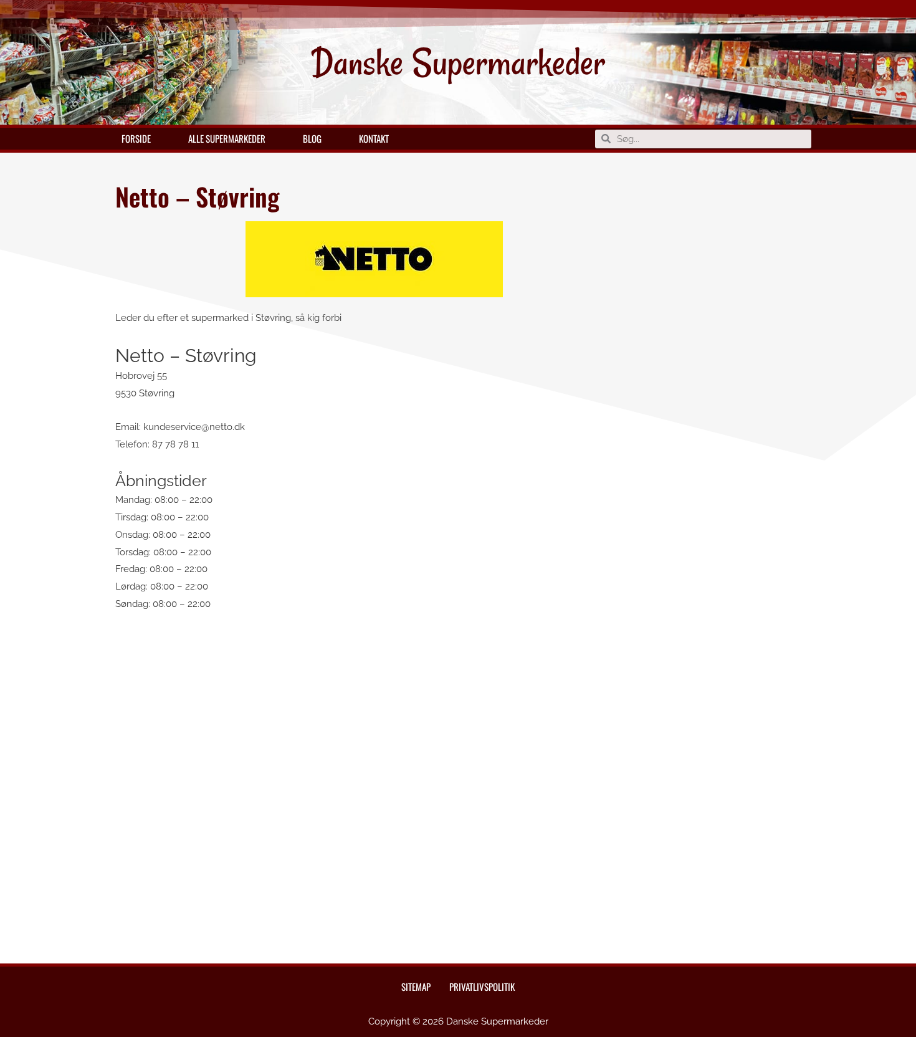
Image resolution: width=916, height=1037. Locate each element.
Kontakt (374, 138)
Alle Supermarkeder (226, 138)
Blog (312, 138)
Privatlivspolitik (482, 986)
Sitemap (416, 986)
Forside (136, 138)
